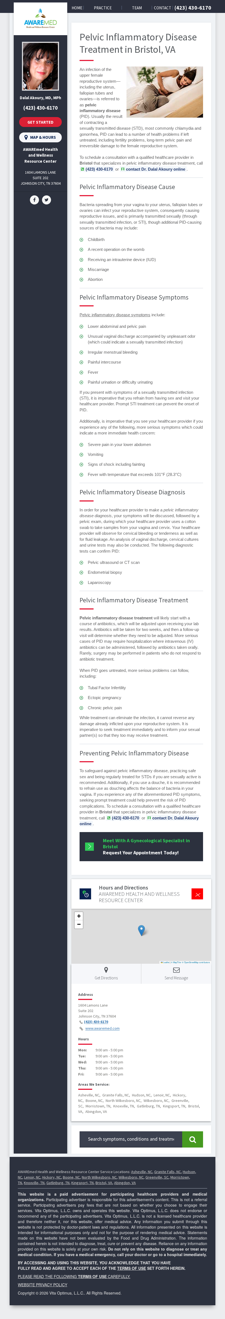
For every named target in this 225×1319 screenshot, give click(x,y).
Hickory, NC (51, 1177)
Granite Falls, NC (167, 1171)
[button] (141, 930)
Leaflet (166, 962)
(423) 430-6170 (193, 7)
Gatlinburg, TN (57, 1182)
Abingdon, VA (125, 1182)
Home (77, 7)
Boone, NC (71, 1177)
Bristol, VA (103, 1182)
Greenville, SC (156, 1177)
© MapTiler (176, 962)
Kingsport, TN (82, 1182)
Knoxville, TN (34, 1182)
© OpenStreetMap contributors (196, 962)
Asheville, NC (141, 1171)
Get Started (40, 122)
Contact (162, 7)
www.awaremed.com (102, 1028)
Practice (103, 7)
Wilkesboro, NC (131, 1177)
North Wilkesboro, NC (99, 1177)
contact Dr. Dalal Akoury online (155, 169)
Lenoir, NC (32, 1177)
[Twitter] (46, 199)
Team (137, 7)
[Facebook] (34, 199)
